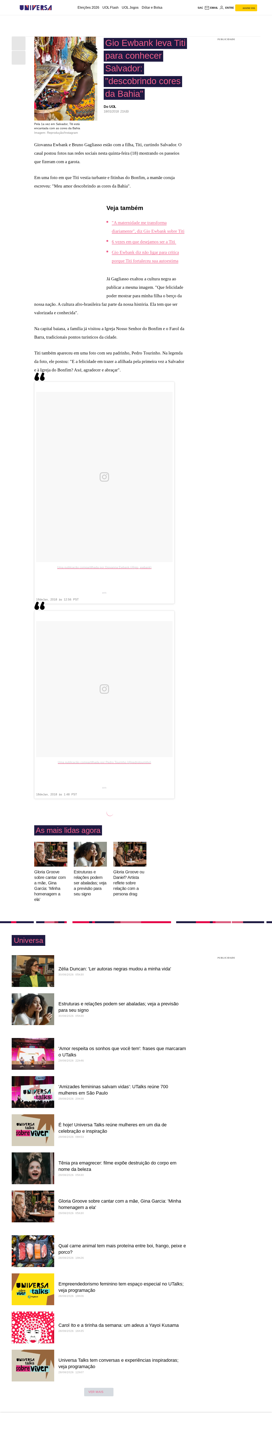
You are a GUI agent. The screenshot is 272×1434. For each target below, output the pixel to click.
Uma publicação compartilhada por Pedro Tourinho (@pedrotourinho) (104, 762)
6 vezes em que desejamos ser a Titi (144, 241)
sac (200, 7)
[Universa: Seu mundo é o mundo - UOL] (36, 8)
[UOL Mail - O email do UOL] (211, 7)
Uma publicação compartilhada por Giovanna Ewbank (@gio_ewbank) (104, 567)
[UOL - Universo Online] (55, 8)
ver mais (95, 1392)
